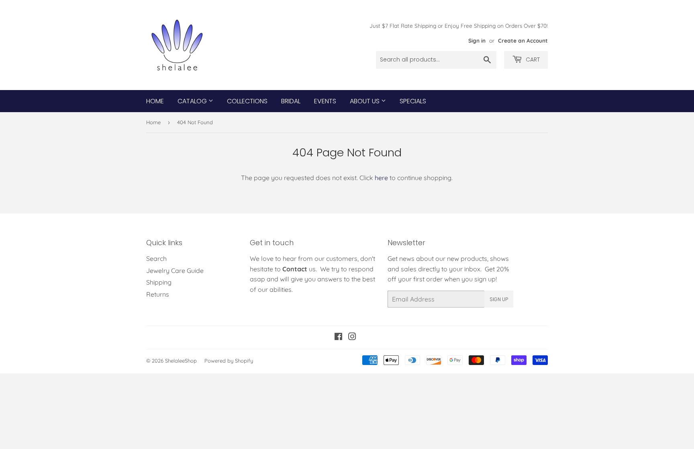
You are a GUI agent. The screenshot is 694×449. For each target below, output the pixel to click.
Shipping (158, 282)
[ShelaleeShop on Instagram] (352, 337)
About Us (365, 101)
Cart (532, 59)
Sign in (477, 40)
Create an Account (523, 40)
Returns (157, 294)
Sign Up (499, 299)
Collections (247, 101)
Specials (413, 101)
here (381, 178)
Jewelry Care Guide (175, 271)
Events (325, 101)
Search (156, 258)
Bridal (290, 101)
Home (155, 101)
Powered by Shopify (228, 360)
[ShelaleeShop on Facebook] (338, 337)
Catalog (193, 101)
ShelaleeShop (181, 360)
